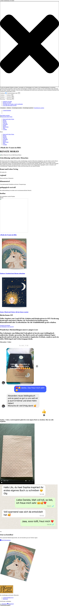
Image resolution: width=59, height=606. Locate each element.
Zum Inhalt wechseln (5, 115)
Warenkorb (11, 603)
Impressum (5, 598)
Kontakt (5, 121)
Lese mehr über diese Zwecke (9, 105)
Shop (4, 128)
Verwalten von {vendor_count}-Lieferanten (13, 104)
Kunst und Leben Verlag (8, 119)
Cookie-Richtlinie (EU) (8, 597)
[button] (29, 44)
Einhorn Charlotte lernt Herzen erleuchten (12, 273)
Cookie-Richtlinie (7, 110)
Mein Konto (5, 126)
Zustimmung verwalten (5, 605)
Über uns (5, 123)
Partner (4, 125)
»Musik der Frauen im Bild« (8, 235)
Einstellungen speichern (28, 107)
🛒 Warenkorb (3, 603)
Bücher (4, 120)
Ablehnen (9, 107)
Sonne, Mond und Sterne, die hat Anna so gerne (14, 312)
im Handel (5, 124)
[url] (14, 232)
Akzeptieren (3, 107)
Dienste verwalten (7, 102)
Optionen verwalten (7, 101)
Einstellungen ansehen (17, 107)
